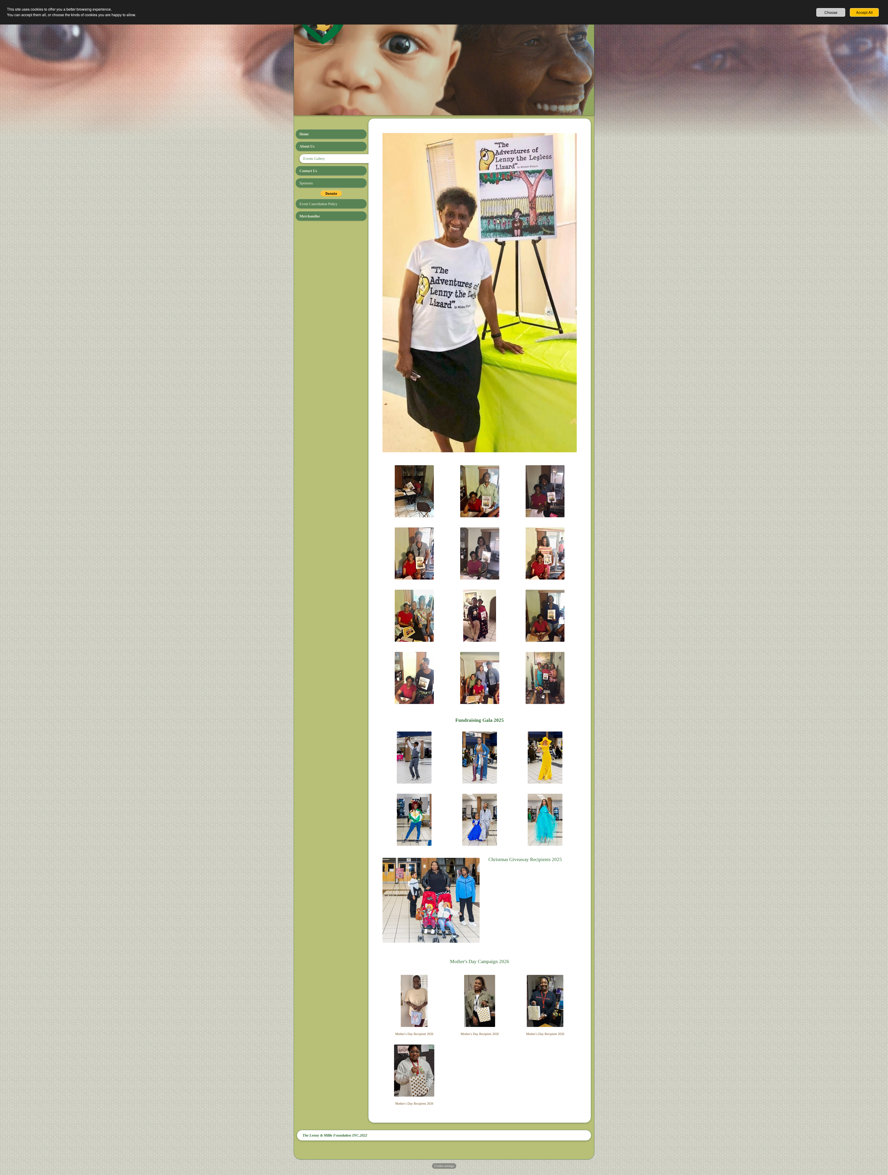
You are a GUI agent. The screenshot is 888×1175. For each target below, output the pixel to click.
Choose (830, 12)
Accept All (864, 12)
